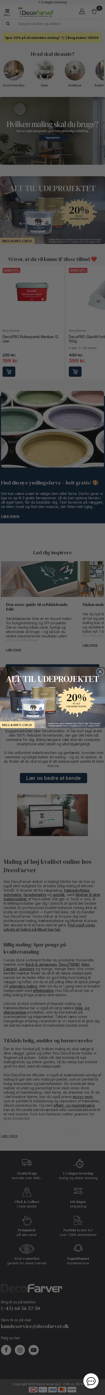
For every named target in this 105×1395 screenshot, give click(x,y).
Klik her (52, 697)
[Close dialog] (100, 671)
